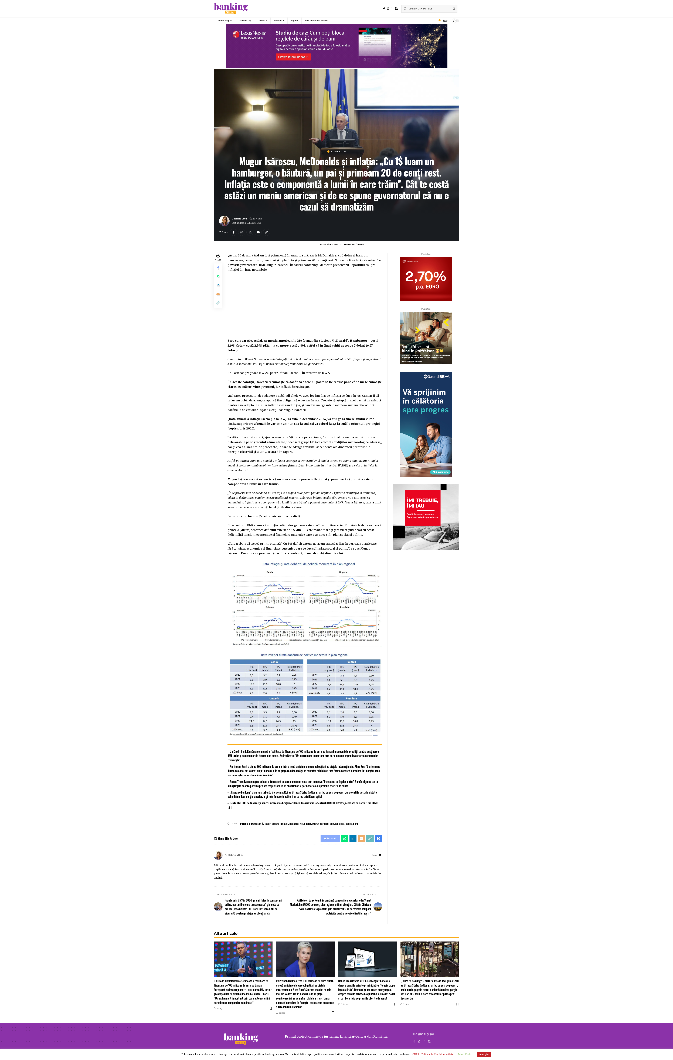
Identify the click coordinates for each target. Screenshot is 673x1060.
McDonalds (305, 823)
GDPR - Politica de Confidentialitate (433, 1054)
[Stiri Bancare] (231, 9)
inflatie (244, 823)
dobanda (294, 823)
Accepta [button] (484, 1054)
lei (336, 823)
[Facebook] (384, 8)
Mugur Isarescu (320, 823)
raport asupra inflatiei (276, 823)
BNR (332, 823)
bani (355, 823)
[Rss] (396, 8)
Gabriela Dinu (239, 218)
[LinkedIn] (392, 8)
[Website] (380, 855)
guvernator (255, 823)
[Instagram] (388, 8)
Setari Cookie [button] (465, 1054)
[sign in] (433, 20)
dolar (341, 823)
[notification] (438, 20)
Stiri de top (338, 151)
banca (349, 823)
